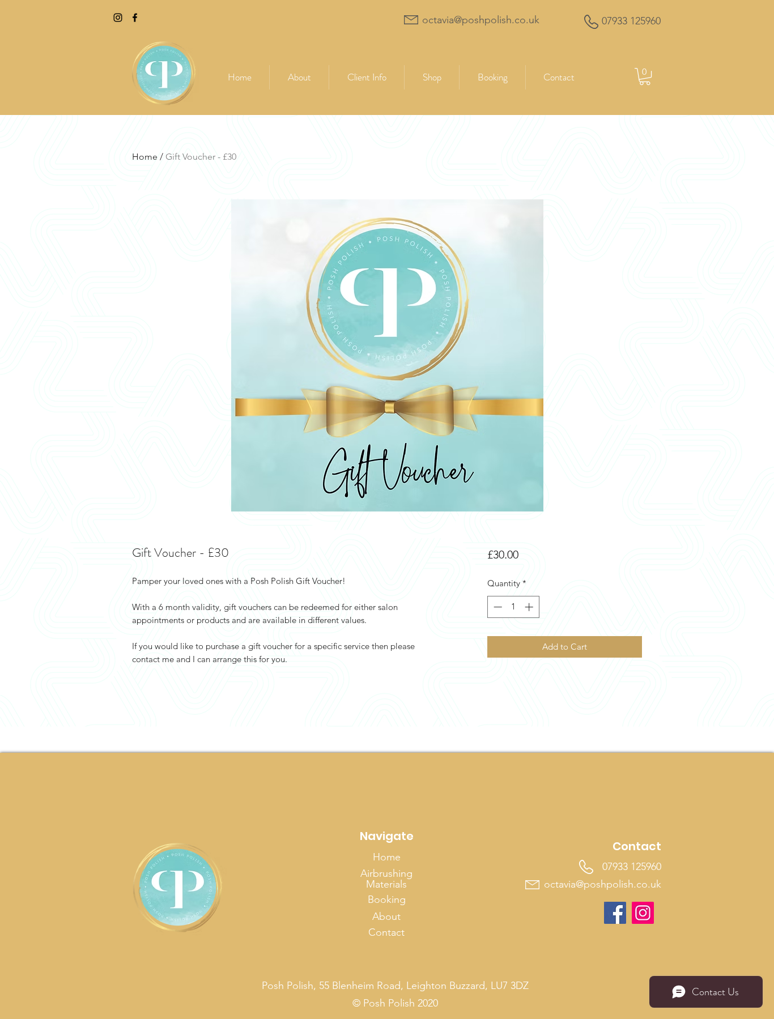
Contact (386, 932)
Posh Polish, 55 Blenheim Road (331, 985)
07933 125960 (631, 866)
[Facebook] (135, 17)
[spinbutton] (513, 606)
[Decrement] (496, 606)
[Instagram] (118, 17)
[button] (432, 77)
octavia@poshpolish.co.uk (602, 884)
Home (145, 156)
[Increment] (530, 606)
